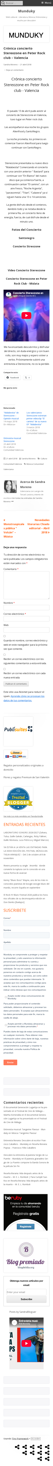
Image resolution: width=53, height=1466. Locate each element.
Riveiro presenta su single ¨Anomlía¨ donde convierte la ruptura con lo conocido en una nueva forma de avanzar (24, 869)
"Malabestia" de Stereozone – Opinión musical (11, 415)
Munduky (26, 11)
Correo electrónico (15, 613)
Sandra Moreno (11, 64)
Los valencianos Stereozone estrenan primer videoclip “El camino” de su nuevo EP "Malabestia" (36, 418)
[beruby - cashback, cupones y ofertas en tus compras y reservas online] (26, 1212)
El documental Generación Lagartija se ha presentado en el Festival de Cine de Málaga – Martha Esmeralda (26, 1111)
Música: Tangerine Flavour (24, 1133)
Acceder (35, 1438)
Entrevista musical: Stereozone (12, 440)
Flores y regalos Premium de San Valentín (26, 777)
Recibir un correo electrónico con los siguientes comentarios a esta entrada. (25, 661)
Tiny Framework (20, 1438)
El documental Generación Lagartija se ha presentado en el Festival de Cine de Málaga (25, 1118)
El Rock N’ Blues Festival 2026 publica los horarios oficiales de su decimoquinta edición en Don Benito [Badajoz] (26, 898)
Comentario (11, 569)
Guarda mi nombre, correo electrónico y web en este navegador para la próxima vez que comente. (25, 645)
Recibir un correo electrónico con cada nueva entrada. (24, 675)
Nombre (9, 602)
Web (6, 625)
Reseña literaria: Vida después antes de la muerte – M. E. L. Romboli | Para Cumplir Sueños (26, 1177)
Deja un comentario (15, 70)
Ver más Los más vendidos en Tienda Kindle (23, 816)
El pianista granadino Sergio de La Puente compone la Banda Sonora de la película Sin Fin (26, 1162)
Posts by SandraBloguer (22, 1311)
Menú (48, 2)
